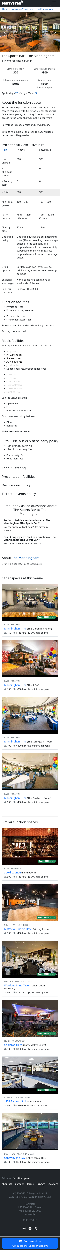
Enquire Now (30, 1243)
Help (4, 149)
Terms (30, 1184)
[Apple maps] (16, 93)
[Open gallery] (30, 32)
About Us (7, 1184)
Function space (21, 1178)
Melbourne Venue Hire (22, 9)
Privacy (41, 1184)
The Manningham (44, 9)
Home (5, 9)
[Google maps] (36, 93)
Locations (53, 1184)
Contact (19, 1184)
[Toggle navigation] (54, 3)
